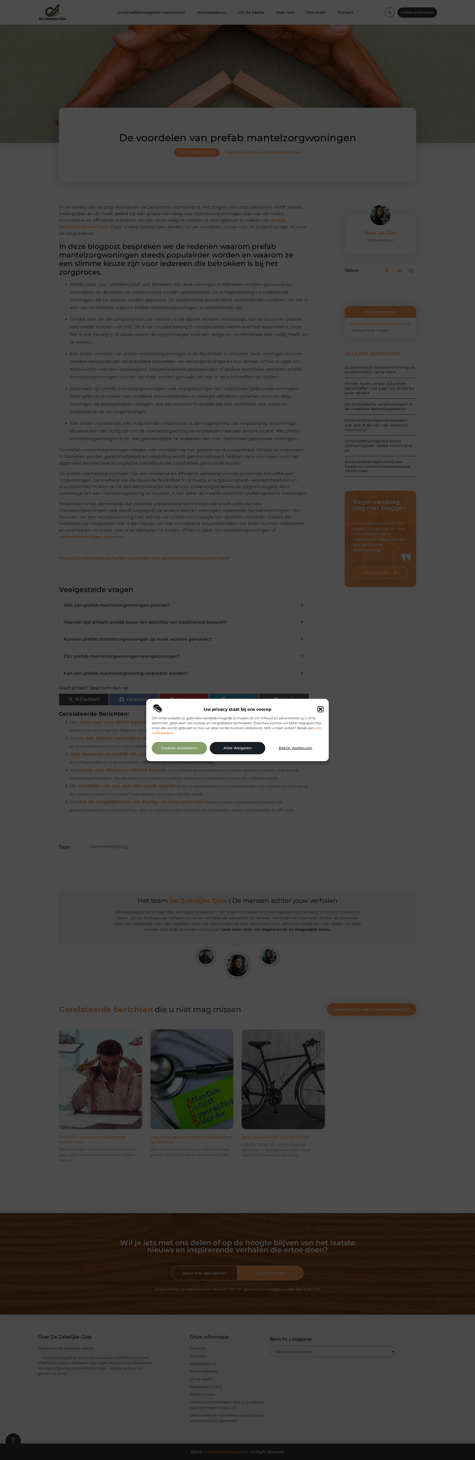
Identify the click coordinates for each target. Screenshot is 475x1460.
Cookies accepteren (179, 748)
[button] (320, 709)
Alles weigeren (237, 748)
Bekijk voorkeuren (295, 748)
